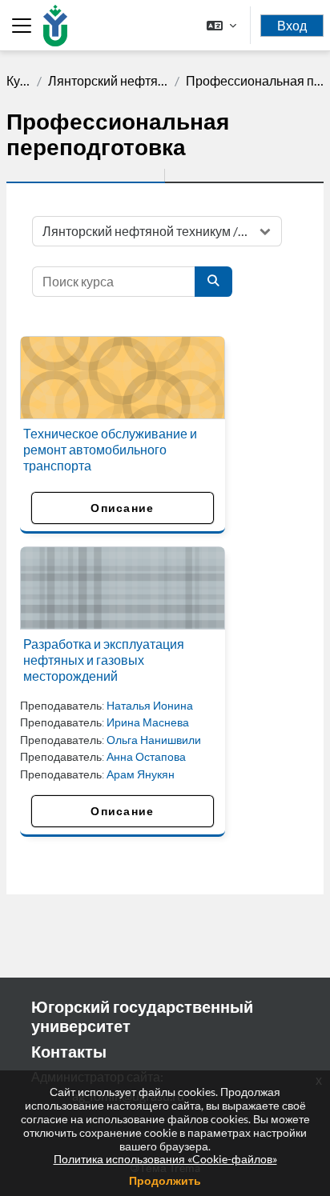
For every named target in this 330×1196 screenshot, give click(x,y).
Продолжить (165, 1180)
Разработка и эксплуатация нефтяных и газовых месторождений (103, 659)
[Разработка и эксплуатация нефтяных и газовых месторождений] (122, 588)
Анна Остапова (146, 756)
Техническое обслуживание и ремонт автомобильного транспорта (110, 449)
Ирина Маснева (148, 722)
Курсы (18, 80)
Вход (292, 26)
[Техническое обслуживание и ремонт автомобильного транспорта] (122, 377)
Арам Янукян (141, 774)
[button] (221, 25)
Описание (122, 507)
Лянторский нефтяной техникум (107, 80)
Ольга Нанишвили (154, 739)
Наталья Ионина (150, 705)
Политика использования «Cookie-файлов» (165, 1159)
